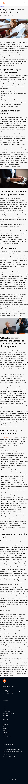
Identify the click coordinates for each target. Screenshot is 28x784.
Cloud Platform (7, 711)
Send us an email (7, 754)
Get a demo (6, 709)
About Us (5, 724)
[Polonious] (9, 2)
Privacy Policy (7, 737)
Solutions (5, 707)
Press (4, 730)
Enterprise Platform (8, 713)
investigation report (7, 437)
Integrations (6, 715)
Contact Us (6, 732)
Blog (4, 726)
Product (5, 705)
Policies (5, 734)
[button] (24, 3)
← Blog (2, 6)
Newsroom (6, 728)
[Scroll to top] (25, 781)
